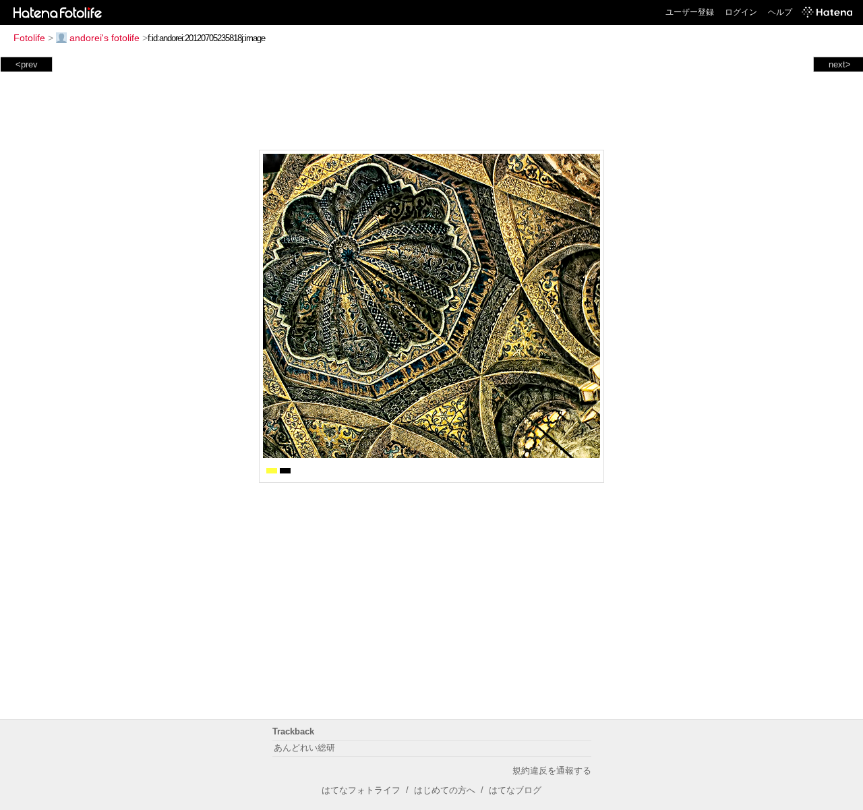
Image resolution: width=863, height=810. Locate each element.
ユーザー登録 (689, 12)
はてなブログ (515, 790)
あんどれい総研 (304, 748)
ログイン (741, 12)
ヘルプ (780, 12)
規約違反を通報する (551, 770)
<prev (27, 64)
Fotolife (29, 37)
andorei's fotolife (104, 37)
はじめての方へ (444, 790)
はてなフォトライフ (361, 790)
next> (840, 64)
